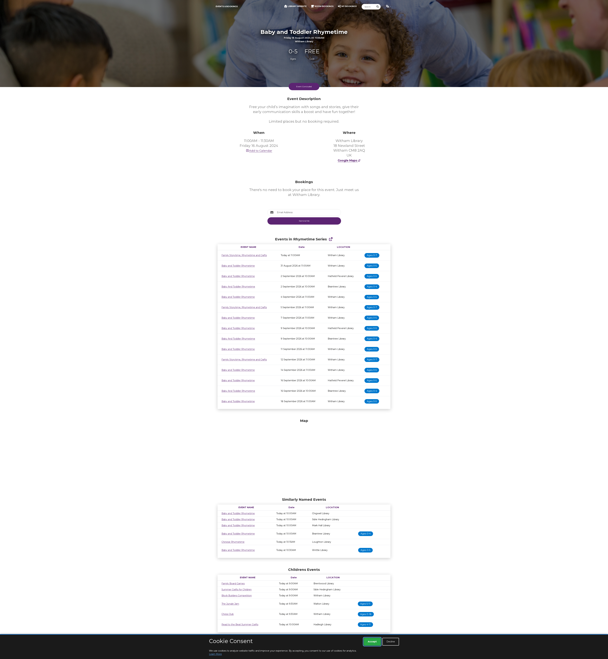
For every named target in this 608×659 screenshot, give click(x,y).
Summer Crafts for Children (237, 589)
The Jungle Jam (230, 603)
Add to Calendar (260, 150)
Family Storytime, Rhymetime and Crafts (244, 255)
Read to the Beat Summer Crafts (240, 624)
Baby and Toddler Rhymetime (238, 265)
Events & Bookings (227, 6)
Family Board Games (233, 583)
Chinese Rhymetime (233, 541)
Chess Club (228, 614)
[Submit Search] (378, 6)
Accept (372, 641)
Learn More (215, 654)
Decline (390, 641)
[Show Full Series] (331, 239)
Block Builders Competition (237, 595)
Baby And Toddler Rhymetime (238, 286)
